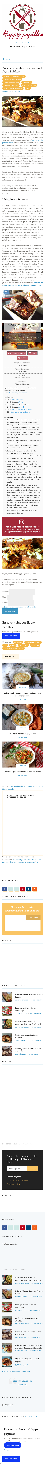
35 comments (36, 1000)
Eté (5, 645)
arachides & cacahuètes (14, 76)
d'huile (20, 402)
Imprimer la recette (18, 353)
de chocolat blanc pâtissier (20, 412)
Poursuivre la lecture (11, 1450)
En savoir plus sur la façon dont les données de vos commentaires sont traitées (21, 861)
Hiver (12, 645)
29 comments (35, 1351)
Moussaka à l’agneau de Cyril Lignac (27, 1360)
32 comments (34, 1054)
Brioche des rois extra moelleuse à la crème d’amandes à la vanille (28, 1346)
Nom (4, 597)
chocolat (27, 82)
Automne (18, 642)
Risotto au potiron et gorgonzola (22, 733)
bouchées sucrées (11, 82)
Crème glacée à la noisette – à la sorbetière (28, 1050)
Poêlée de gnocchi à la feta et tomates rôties (22, 771)
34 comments (37, 1040)
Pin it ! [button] (33, 353)
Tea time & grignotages (13, 648)
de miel (21, 407)
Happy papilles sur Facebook (16, 1371)
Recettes (35, 645)
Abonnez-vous (11, 635)
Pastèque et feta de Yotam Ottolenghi (25, 1009)
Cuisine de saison (33, 642)
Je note (23, 358)
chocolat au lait (11, 85)
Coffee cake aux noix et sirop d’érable (26, 1036)
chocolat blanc (29, 85)
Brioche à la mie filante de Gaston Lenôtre (29, 996)
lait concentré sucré (13, 88)
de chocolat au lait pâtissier (22, 409)
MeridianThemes (32, 1416)
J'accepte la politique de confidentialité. (20, 607)
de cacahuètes (17, 399)
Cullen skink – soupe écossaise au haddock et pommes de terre (22, 694)
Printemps (23, 645)
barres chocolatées (12, 79)
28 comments (20, 1366)
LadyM (17, 91)
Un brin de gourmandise (18, 393)
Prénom (5, 591)
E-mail (5, 603)
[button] (19, 344)
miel (28, 88)
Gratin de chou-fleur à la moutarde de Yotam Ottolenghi (28, 1023)
